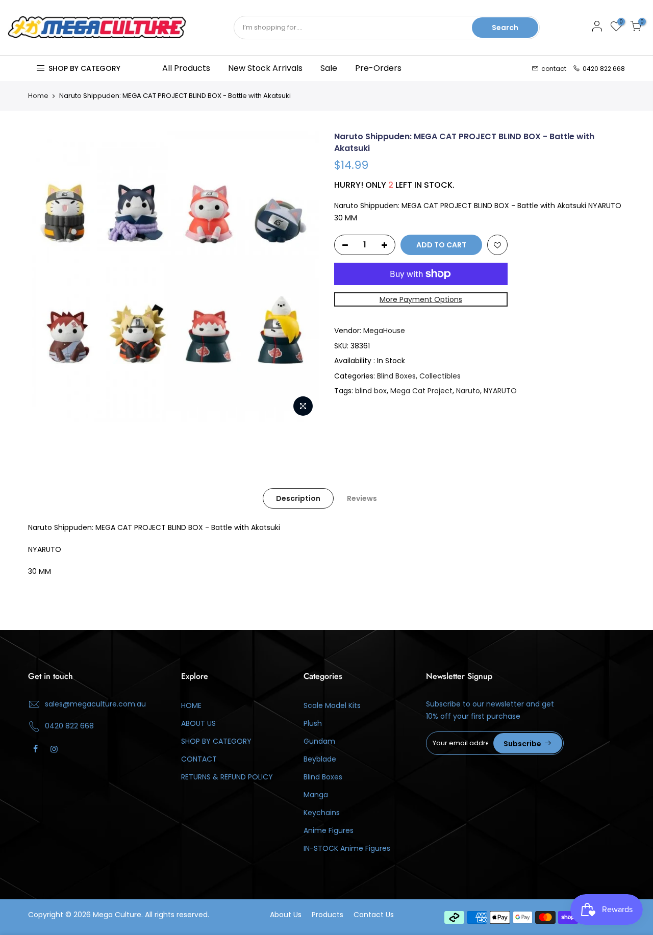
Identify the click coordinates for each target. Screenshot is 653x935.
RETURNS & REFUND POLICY (227, 777)
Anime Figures (329, 830)
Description (298, 498)
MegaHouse (384, 330)
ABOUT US (198, 723)
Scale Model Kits (332, 705)
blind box (371, 391)
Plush (313, 723)
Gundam (319, 741)
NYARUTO (500, 391)
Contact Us (374, 914)
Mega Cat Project (421, 391)
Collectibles (440, 376)
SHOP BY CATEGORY (216, 741)
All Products (186, 68)
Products (327, 914)
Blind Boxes (396, 376)
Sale (328, 68)
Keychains (322, 812)
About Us (286, 914)
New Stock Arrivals (265, 68)
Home (38, 95)
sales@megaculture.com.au (95, 704)
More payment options (421, 299)
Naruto (468, 391)
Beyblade (320, 759)
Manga (316, 795)
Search (505, 27)
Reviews (362, 498)
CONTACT (199, 759)
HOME (191, 705)
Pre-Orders (378, 68)
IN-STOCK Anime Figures (347, 848)
